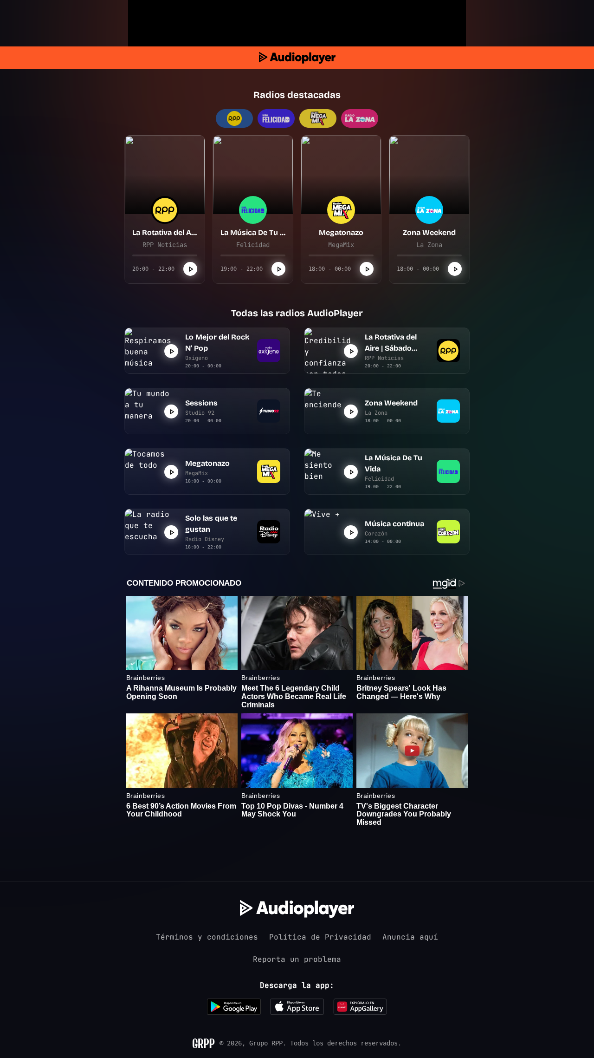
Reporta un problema (297, 959)
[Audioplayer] (297, 58)
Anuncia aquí (410, 937)
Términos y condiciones (207, 937)
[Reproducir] (190, 269)
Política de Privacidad (320, 937)
